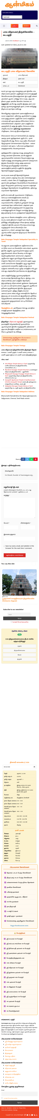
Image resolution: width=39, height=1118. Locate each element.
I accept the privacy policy (20, 622)
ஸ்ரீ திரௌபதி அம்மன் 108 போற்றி (18, 948)
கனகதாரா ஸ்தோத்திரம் (12, 1074)
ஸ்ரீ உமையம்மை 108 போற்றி (16, 992)
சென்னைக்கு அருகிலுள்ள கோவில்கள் (20, 921)
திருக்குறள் (8, 1053)
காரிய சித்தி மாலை (11, 1083)
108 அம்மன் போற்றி (13, 1001)
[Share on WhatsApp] (31, 459)
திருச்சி (19, 659)
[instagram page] (32, 1115)
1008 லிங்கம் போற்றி (13, 963)
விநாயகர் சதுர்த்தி (16, 321)
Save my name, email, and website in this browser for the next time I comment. (20, 547)
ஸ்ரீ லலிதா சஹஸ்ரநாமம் (13, 1044)
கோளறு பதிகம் (10, 1056)
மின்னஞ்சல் (26, 523)
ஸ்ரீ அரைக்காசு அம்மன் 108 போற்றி (19, 953)
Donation (26, 26)
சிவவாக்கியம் (9, 1080)
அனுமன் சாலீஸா (11, 1071)
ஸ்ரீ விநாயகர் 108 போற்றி (15, 968)
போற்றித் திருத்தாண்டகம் (15, 958)
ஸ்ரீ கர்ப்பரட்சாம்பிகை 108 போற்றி (18, 944)
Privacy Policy (22, 1108)
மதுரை (20, 646)
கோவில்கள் (16, 41)
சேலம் (19, 655)
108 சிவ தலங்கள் (12, 902)
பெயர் (6, 523)
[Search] (36, 26)
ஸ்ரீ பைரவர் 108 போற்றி (14, 939)
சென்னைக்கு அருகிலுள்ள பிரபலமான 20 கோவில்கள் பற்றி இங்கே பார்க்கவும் (16, 339)
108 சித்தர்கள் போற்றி (14, 987)
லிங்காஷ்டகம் (9, 1077)
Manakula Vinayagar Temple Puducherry (17, 370)
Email (2, 1090)
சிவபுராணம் (9, 1050)
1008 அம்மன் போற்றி (14, 982)
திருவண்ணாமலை (19, 650)
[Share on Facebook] (23, 459)
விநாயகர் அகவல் (11, 1068)
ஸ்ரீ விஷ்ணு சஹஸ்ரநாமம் (13, 1041)
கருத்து (7, 495)
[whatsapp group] (37, 1115)
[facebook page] (25, 1115)
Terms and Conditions (6, 1110)
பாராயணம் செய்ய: (7, 13)
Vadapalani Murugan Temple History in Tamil (19, 386)
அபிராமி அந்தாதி (10, 1047)
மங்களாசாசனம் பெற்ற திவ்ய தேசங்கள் (20, 882)
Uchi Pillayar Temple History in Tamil (16, 364)
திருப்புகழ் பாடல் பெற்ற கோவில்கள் (19, 877)
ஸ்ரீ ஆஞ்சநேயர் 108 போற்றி (16, 996)
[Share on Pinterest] (35, 459)
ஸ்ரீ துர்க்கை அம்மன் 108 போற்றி (18, 972)
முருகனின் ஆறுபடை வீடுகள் (17, 897)
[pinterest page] (34, 1115)
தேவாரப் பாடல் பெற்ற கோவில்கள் (19, 873)
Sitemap (15, 1110)
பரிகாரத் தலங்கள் (13, 892)
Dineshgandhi (9, 471)
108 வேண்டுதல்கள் (13, 1011)
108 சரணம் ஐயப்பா (13, 1006)
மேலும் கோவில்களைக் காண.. (19, 926)
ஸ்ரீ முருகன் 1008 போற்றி (15, 977)
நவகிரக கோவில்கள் (14, 887)
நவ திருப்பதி (11, 906)
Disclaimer (9, 1108)
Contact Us (15, 1108)
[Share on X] (27, 459)
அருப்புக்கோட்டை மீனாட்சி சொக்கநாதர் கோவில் (18, 595)
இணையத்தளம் (10, 534)
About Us (3, 1108)
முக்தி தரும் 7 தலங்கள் (14, 916)
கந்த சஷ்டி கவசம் (11, 1059)
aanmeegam (20, 1115)
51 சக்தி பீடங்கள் (12, 911)
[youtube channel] (27, 1115)
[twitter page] (30, 1115)
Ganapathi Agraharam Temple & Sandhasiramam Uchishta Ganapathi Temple (20, 381)
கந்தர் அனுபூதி (10, 1065)
